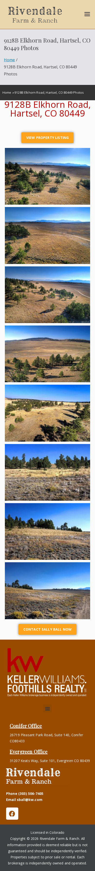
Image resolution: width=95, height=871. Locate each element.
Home (6, 92)
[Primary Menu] (87, 14)
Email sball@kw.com (24, 799)
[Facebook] (12, 813)
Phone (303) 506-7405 (24, 793)
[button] (47, 708)
